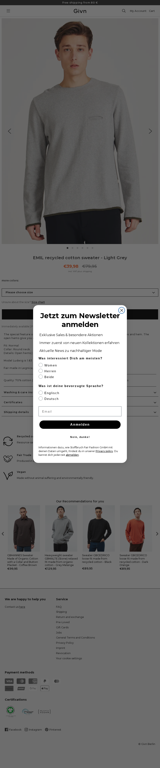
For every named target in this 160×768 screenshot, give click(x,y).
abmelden (72, 454)
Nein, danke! (80, 437)
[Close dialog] (122, 310)
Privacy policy (104, 451)
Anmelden (80, 424)
